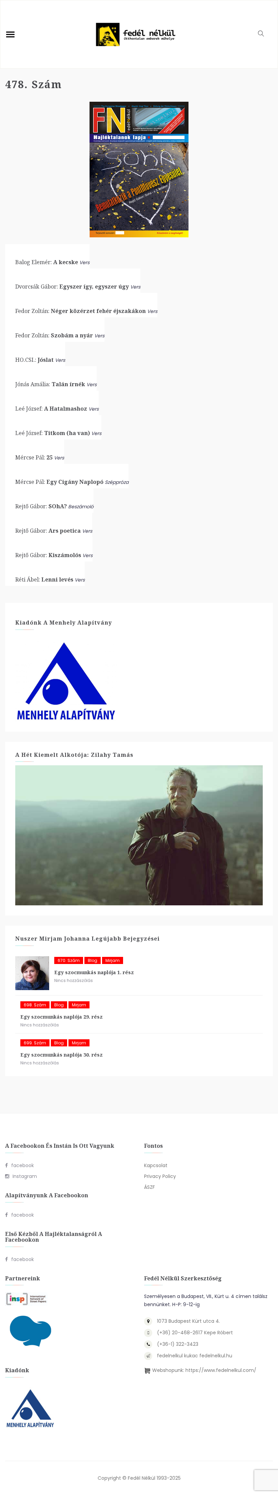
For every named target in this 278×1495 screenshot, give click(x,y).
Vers (84, 262)
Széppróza (116, 482)
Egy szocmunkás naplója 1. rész (94, 972)
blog (92, 960)
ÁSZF (149, 1187)
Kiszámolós (48, 555)
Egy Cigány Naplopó (59, 482)
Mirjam (112, 960)
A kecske (46, 262)
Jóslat (34, 359)
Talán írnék (50, 384)
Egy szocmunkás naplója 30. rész (61, 1054)
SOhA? (41, 506)
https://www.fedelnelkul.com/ (220, 1370)
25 (34, 457)
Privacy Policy (160, 1176)
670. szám (69, 960)
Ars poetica (48, 530)
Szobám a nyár (54, 335)
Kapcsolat (155, 1165)
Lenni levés (44, 579)
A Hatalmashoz (51, 408)
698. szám (35, 1005)
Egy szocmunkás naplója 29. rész (61, 1017)
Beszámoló (81, 506)
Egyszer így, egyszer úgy (72, 286)
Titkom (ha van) (52, 433)
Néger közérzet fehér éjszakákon (80, 311)
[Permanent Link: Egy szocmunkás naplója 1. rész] (32, 973)
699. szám (35, 1043)
